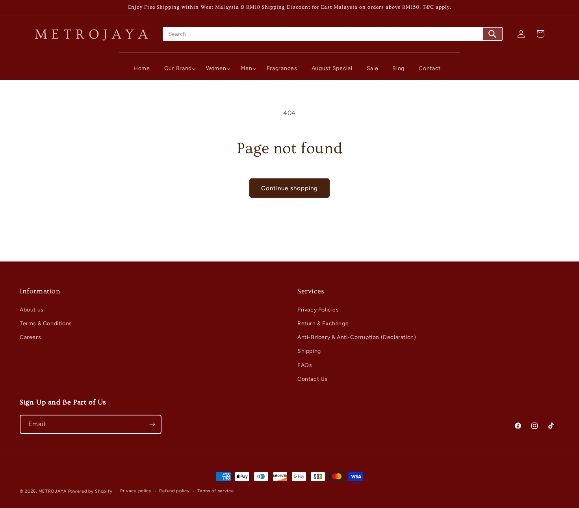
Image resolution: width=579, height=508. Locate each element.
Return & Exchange (323, 323)
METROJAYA (53, 491)
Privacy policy (136, 490)
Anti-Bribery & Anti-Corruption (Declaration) (356, 337)
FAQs (304, 365)
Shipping (309, 351)
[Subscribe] (152, 424)
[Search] (492, 34)
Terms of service (215, 490)
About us (32, 309)
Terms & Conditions (46, 323)
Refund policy (174, 490)
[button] (178, 68)
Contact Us (312, 379)
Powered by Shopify (90, 491)
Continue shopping (289, 188)
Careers (30, 337)
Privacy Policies (318, 309)
